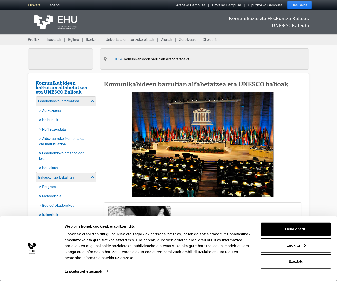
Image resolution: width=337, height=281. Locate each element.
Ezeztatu (295, 261)
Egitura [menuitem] (73, 39)
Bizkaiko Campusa (226, 4)
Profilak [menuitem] (33, 39)
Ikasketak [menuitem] (53, 39)
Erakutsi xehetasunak (83, 271)
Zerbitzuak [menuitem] (187, 39)
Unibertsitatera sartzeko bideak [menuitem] (130, 39)
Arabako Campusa (190, 4)
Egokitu (293, 245)
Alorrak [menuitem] (166, 39)
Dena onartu (295, 229)
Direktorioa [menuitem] (211, 39)
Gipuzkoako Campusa (265, 4)
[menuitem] (34, 5)
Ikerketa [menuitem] (92, 39)
